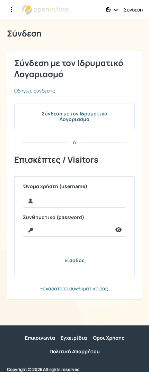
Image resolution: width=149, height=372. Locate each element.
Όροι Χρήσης (108, 337)
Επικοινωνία (40, 337)
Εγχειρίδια (74, 337)
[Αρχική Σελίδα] (45, 10)
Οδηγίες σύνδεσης (34, 91)
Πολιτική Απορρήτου (75, 351)
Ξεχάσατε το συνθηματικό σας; (74, 288)
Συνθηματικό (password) (53, 217)
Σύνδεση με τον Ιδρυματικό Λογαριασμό (74, 116)
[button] (112, 9)
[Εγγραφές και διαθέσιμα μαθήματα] (11, 10)
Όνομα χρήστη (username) (55, 186)
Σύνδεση (133, 10)
